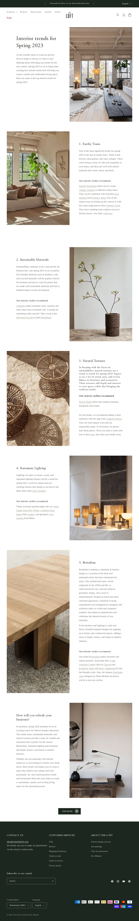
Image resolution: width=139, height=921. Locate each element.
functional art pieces (25, 317)
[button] (11, 12)
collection (107, 213)
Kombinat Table (86, 668)
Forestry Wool (99, 198)
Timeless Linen (113, 205)
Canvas (107, 664)
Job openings (96, 847)
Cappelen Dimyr (113, 419)
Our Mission (96, 856)
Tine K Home (85, 402)
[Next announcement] (94, 3)
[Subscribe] (53, 881)
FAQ (51, 842)
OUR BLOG (67, 811)
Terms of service (56, 861)
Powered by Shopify (31, 915)
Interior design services (101, 842)
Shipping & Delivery (58, 851)
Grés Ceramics (39, 491)
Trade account (55, 856)
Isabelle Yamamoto (88, 186)
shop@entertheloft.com (18, 842)
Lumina (31, 514)
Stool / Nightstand (107, 668)
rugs (92, 434)
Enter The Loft (18, 915)
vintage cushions (87, 190)
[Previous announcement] (45, 3)
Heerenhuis (94, 657)
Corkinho (20, 306)
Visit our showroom (99, 851)
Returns (52, 847)
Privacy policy (55, 866)
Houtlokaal (46, 317)
